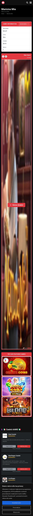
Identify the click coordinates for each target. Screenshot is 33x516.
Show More (23, 24)
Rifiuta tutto (16, 512)
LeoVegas (11, 478)
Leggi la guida (9, 446)
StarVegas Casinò (14, 455)
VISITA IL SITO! (23, 446)
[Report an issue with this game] (3, 56)
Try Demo (16, 366)
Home (2, 13)
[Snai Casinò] (5, 437)
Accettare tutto (16, 503)
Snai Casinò (12, 434)
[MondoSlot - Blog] (3, 2)
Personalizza (16, 507)
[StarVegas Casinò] (5, 459)
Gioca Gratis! (17, 205)
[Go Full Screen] (6, 56)
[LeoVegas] (5, 481)
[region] (16, 499)
